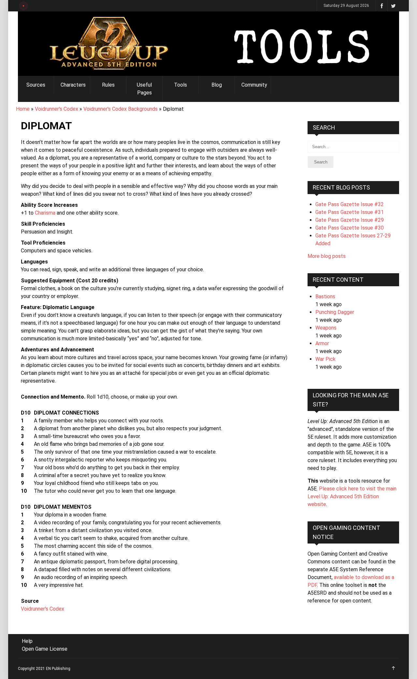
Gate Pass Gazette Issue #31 (349, 212)
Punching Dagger (334, 312)
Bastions (325, 296)
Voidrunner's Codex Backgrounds (120, 109)
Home (23, 109)
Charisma (45, 213)
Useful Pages (144, 89)
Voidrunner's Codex (56, 109)
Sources (35, 85)
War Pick (325, 359)
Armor (322, 343)
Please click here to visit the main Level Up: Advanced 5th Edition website (352, 496)
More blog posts (327, 256)
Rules (108, 85)
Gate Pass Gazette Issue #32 (349, 204)
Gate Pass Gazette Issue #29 (349, 220)
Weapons (326, 328)
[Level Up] (208, 43)
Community (254, 85)
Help (27, 641)
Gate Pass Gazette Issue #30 (349, 228)
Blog (216, 85)
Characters (73, 85)
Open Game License (44, 649)
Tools (180, 85)
